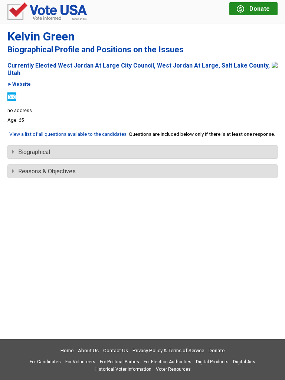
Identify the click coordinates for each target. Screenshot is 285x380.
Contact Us (115, 350)
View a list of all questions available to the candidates (68, 134)
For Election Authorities (167, 361)
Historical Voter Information (123, 369)
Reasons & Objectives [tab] (47, 171)
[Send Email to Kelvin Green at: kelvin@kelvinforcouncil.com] (11, 99)
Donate (217, 350)
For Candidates (45, 361)
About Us (88, 350)
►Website (19, 84)
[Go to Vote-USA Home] (47, 11)
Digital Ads (244, 361)
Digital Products (212, 361)
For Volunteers (80, 361)
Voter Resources (173, 369)
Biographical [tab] (34, 151)
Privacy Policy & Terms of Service (168, 350)
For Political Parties (119, 361)
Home (66, 350)
